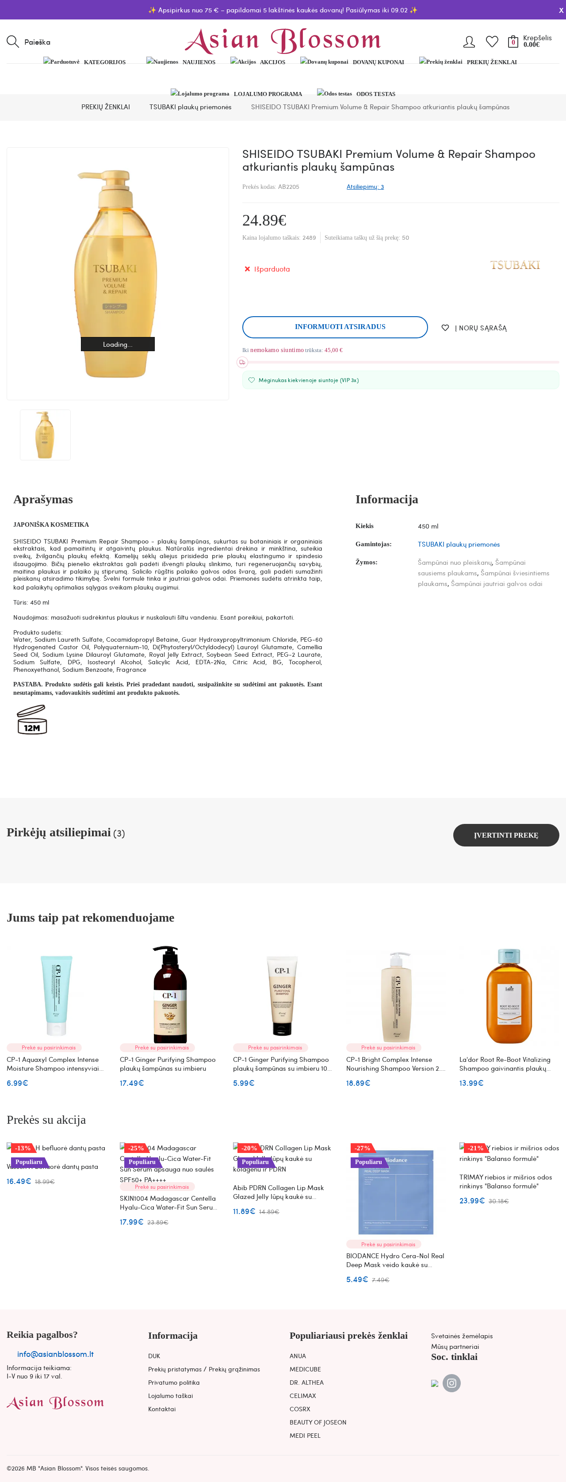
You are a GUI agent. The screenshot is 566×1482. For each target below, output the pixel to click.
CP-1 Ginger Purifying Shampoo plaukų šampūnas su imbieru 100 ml (282, 1068)
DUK (154, 1355)
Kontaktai (162, 1408)
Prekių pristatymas (175, 1368)
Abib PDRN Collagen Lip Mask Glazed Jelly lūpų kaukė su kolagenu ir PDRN (278, 1196)
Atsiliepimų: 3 (365, 186)
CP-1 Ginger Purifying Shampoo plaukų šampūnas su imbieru (168, 1063)
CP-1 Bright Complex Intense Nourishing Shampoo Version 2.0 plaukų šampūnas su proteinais (395, 1068)
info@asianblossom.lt (55, 1353)
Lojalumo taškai (170, 1395)
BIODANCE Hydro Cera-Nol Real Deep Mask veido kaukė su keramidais (395, 1264)
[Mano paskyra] (469, 38)
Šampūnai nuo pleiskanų (455, 562)
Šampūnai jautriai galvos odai (497, 583)
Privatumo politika (174, 1382)
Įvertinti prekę (506, 835)
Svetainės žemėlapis (462, 1335)
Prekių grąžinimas (234, 1368)
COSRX (300, 1408)
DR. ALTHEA (307, 1382)
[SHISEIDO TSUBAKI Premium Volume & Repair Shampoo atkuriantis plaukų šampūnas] (45, 435)
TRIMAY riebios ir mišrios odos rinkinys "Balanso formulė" (505, 1181)
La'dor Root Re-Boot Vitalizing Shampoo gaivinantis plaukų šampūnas (505, 1068)
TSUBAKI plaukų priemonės (459, 544)
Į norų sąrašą (481, 328)
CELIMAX (303, 1395)
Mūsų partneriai (455, 1346)
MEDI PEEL (305, 1435)
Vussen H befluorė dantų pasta (52, 1166)
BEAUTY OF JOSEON (318, 1421)
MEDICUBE (305, 1368)
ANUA (298, 1355)
